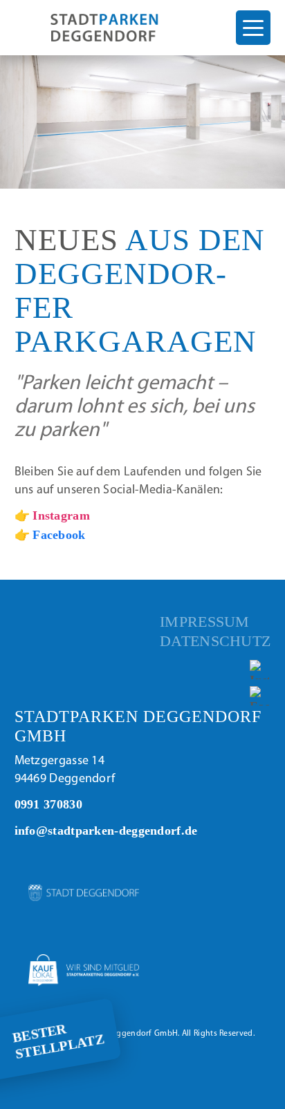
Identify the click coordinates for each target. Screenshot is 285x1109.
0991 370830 (48, 804)
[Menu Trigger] (253, 27)
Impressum (205, 621)
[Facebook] (260, 696)
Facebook (59, 535)
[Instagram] (260, 669)
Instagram (61, 515)
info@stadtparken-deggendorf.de (106, 830)
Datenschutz (215, 641)
